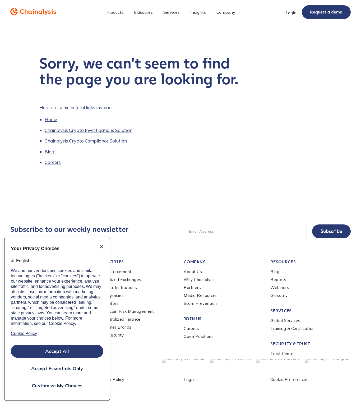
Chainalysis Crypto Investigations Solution (88, 130)
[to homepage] (33, 11)
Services (281, 310)
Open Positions (199, 336)
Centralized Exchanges (119, 279)
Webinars (279, 287)
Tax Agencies (110, 295)
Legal (189, 379)
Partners (192, 287)
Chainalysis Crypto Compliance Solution (86, 141)
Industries (110, 261)
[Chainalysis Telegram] (328, 361)
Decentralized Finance (119, 319)
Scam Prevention (200, 303)
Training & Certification (292, 328)
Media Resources (201, 295)
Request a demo (326, 12)
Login (291, 12)
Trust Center (282, 353)
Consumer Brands (114, 327)
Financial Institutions (117, 287)
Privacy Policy (110, 379)
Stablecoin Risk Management (125, 311)
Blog (49, 151)
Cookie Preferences (289, 379)
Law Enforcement (114, 271)
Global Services (285, 320)
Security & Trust (290, 343)
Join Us (192, 318)
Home (51, 119)
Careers (53, 162)
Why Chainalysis (200, 279)
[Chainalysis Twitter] (231, 361)
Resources (283, 261)
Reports (278, 279)
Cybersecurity (110, 335)
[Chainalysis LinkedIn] (184, 361)
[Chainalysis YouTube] (278, 361)
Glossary (279, 295)
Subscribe (331, 231)
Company (194, 261)
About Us (193, 271)
